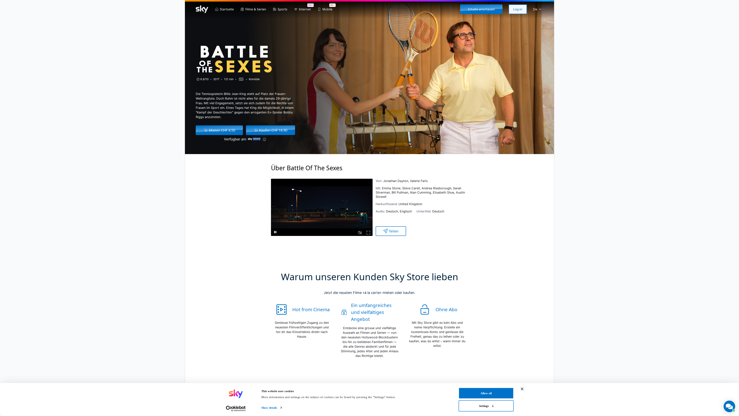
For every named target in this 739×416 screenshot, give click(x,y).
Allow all (486, 393)
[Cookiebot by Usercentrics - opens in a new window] (236, 408)
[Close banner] (522, 389)
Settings (484, 405)
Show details (269, 407)
